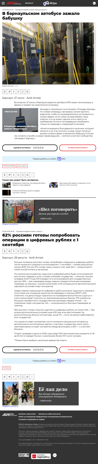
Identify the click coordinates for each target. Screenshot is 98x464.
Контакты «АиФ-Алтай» (27, 414)
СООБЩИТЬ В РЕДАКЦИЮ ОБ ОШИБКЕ (32, 419)
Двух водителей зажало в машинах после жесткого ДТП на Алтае (75, 184)
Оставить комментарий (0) (78, 148)
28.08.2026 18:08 (8, 231)
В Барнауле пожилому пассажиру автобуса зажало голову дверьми (29, 184)
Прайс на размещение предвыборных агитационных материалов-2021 (45, 417)
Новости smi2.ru (10, 224)
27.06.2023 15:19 (7, 10)
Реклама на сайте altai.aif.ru (49, 414)
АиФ (16, 86)
